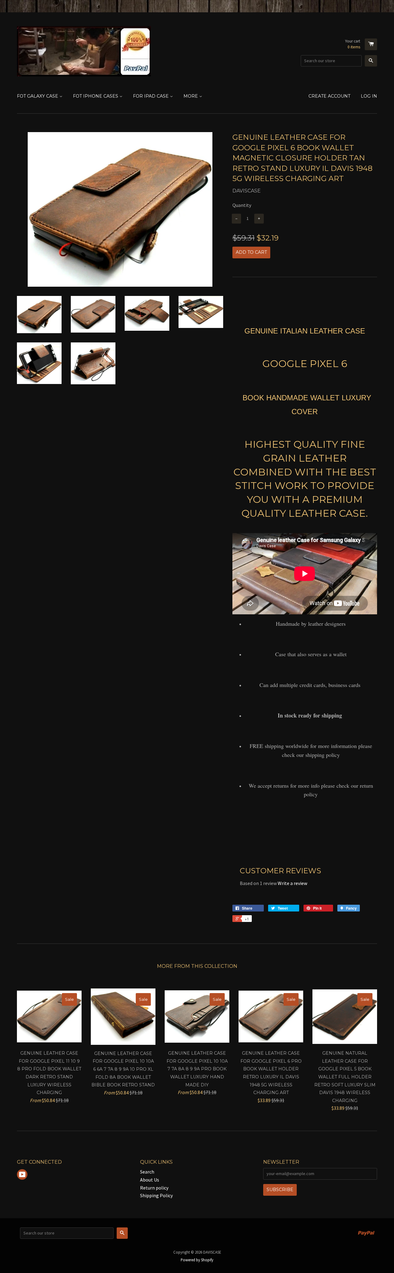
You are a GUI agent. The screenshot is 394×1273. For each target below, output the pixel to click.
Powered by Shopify (197, 1259)
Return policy (154, 1188)
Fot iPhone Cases (96, 96)
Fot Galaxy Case (38, 96)
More (191, 96)
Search (147, 1172)
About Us (149, 1180)
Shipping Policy (156, 1195)
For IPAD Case (151, 96)
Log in (369, 96)
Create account (329, 96)
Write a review (292, 883)
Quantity (241, 205)
